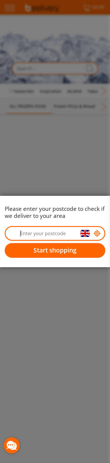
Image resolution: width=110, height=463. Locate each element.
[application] (11, 445)
